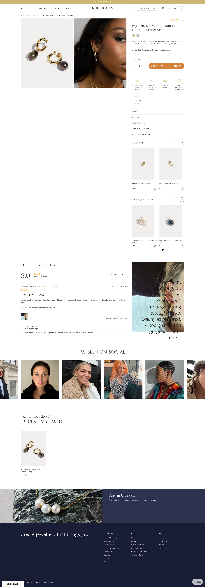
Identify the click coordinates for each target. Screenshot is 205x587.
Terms (37, 582)
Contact (107, 558)
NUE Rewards (109, 541)
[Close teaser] (25, 580)
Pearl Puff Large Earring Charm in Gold (144, 241)
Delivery (134, 541)
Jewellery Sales (137, 555)
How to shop (136, 538)
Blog (105, 561)
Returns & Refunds (138, 544)
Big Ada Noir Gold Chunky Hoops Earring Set (58, 16)
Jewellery (25, 8)
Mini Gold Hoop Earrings (169, 183)
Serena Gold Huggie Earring (143, 183)
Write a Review (118, 274)
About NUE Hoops (111, 538)
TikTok (161, 544)
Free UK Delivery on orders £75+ (102, 1)
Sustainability (109, 544)
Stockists (107, 555)
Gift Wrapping (136, 548)
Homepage (24, 16)
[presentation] (176, 143)
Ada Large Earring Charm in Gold (170, 241)
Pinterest (162, 548)
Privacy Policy (49, 582)
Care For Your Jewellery (140, 551)
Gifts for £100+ (36, 16)
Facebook (163, 541)
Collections (42, 8)
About (68, 8)
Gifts (56, 8)
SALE (78, 8)
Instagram (163, 538)
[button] (176, 19)
